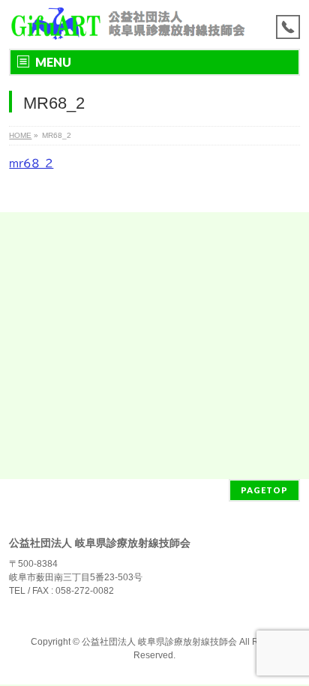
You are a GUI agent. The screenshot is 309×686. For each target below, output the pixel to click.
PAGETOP (264, 490)
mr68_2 (31, 163)
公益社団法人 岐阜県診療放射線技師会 (159, 642)
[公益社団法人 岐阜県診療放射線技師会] (127, 24)
